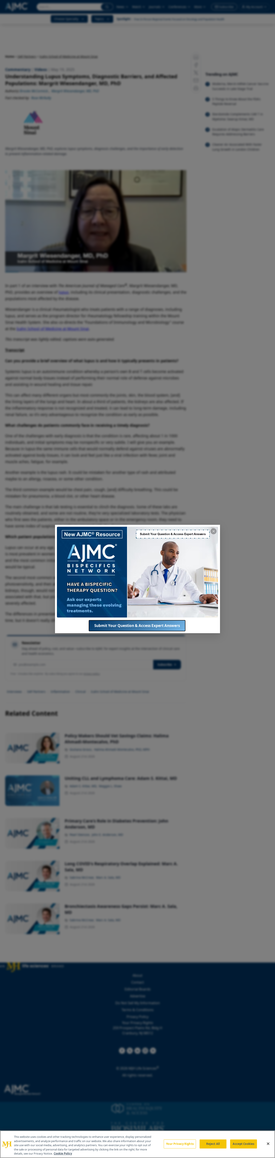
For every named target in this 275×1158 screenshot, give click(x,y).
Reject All (213, 1144)
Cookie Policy (63, 1153)
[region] (137, 1144)
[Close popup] (214, 531)
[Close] (268, 1144)
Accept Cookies (243, 1144)
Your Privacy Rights (179, 1144)
